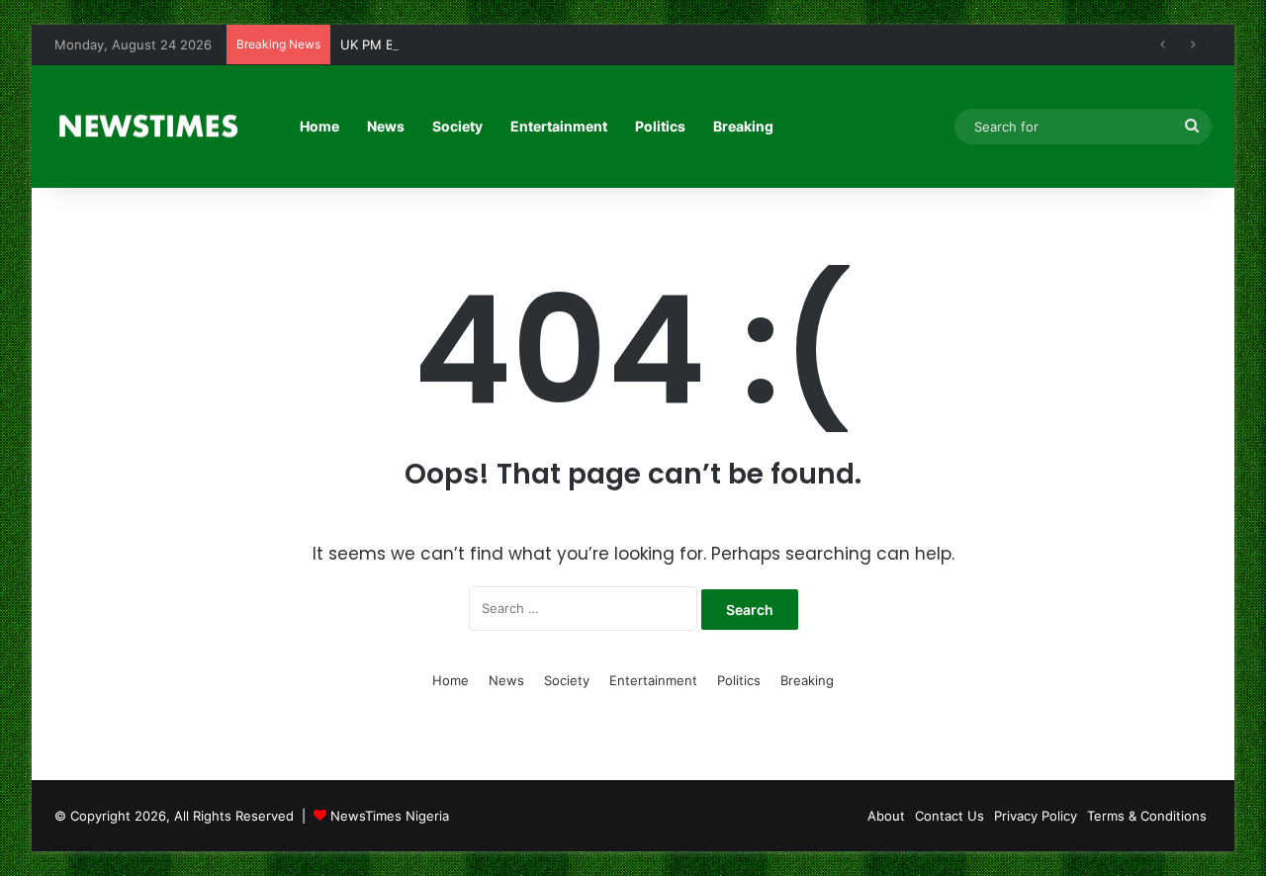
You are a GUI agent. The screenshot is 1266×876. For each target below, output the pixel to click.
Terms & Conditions (1147, 816)
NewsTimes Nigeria (389, 816)
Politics (660, 126)
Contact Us (949, 816)
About (886, 816)
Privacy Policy (1035, 816)
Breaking (743, 126)
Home (319, 126)
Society (457, 126)
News (386, 126)
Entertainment (558, 126)
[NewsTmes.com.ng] (146, 126)
